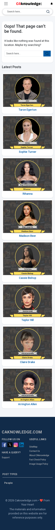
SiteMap (33, 447)
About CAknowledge (39, 455)
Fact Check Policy (37, 459)
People (8, 482)
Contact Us (34, 451)
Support (6, 457)
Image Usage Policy (38, 464)
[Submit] (48, 12)
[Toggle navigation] (6, 4)
